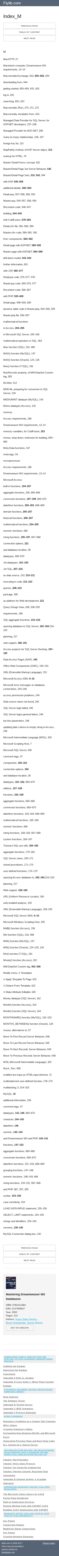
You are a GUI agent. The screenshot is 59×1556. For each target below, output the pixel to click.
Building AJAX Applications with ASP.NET (25, 1510)
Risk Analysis (10, 1397)
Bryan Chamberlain (16, 1322)
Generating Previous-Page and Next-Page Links (29, 1441)
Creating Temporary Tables (18, 1429)
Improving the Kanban (15, 1370)
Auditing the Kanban (14, 1366)
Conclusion (9, 1374)
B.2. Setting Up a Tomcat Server (20, 1445)
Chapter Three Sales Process (19, 1464)
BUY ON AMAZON (20, 1328)
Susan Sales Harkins (26, 1319)
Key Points (9, 1521)
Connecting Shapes (13, 1525)
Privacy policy (49, 1543)
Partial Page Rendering (15, 1498)
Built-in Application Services (18, 1502)
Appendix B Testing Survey (18, 1405)
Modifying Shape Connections (19, 1529)
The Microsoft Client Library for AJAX (23, 1494)
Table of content (29, 32)
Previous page (29, 26)
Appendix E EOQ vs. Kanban (18, 1378)
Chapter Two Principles (15, 1460)
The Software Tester (14, 1401)
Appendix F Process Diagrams (19, 1413)
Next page (29, 38)
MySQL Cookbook (13, 1416)
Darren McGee (35, 1322)
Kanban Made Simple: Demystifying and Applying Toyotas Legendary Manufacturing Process (28, 1359)
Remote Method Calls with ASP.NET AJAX (25, 1506)
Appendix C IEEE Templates (18, 1409)
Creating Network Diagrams (18, 1537)
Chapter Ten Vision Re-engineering (22, 1468)
